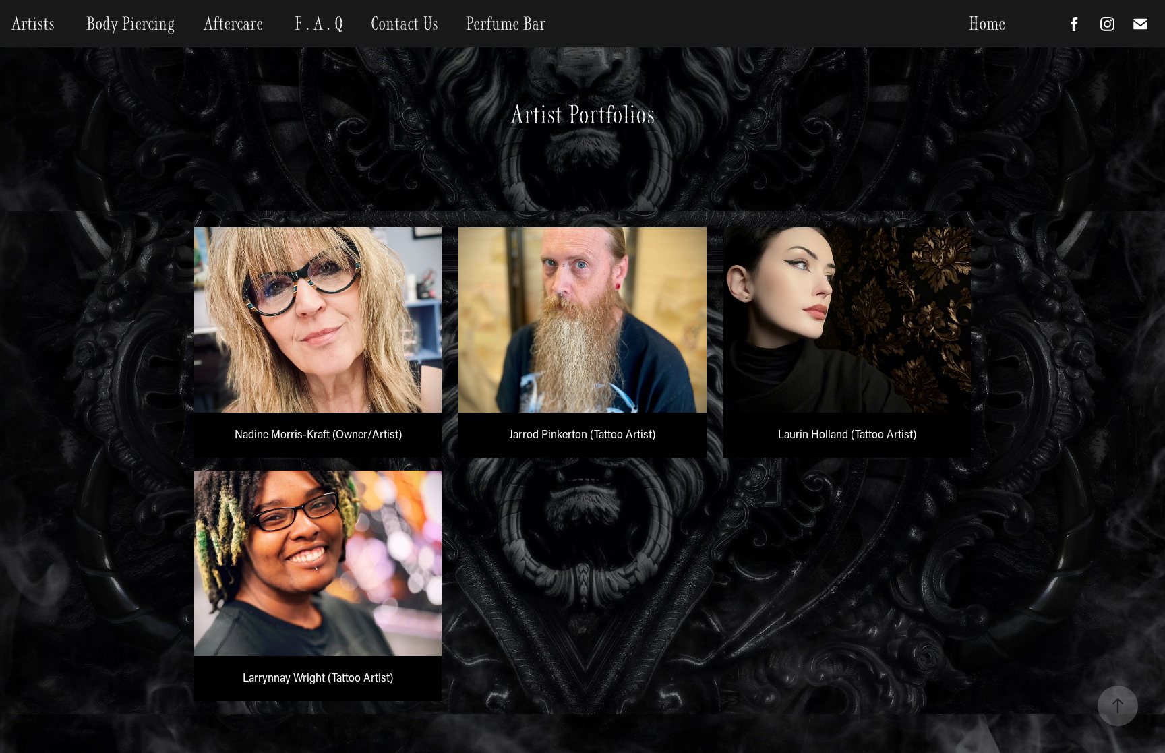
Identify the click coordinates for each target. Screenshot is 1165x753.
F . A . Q (319, 23)
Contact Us (404, 23)
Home (987, 23)
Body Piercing (130, 23)
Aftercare (233, 23)
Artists (33, 23)
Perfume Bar (505, 23)
